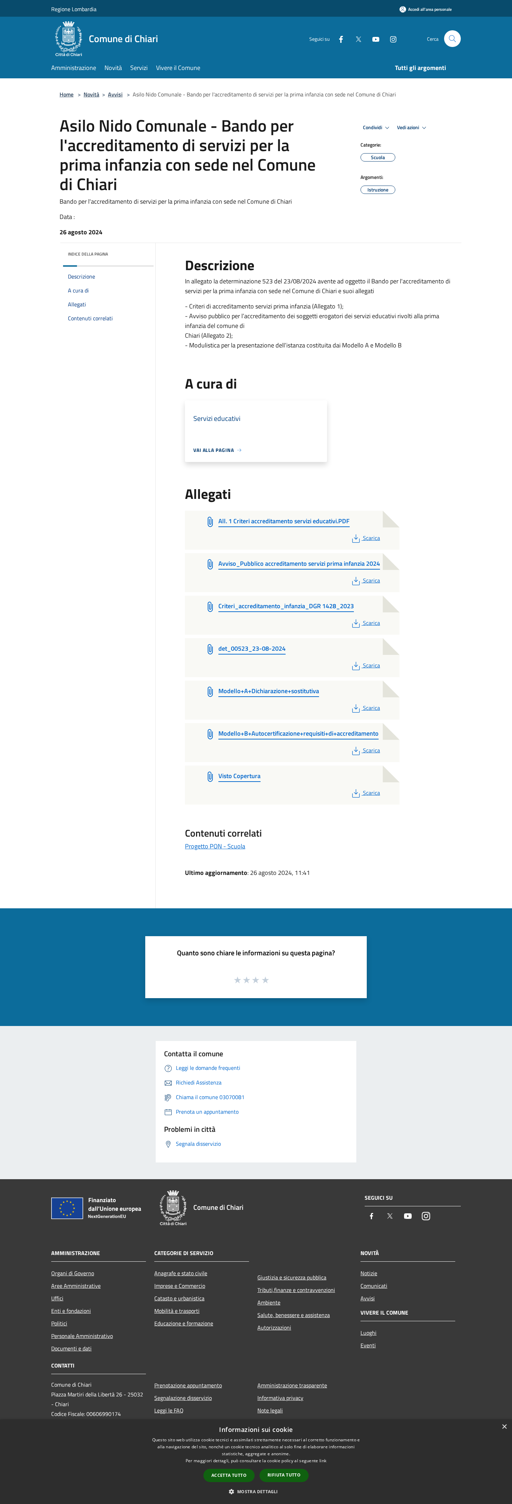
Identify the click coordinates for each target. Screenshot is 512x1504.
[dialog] (256, 1461)
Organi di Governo (72, 1273)
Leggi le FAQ (169, 1410)
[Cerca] (452, 38)
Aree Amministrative (76, 1286)
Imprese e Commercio (179, 1286)
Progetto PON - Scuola (215, 846)
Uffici (57, 1298)
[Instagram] (390, 38)
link (322, 1461)
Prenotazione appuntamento (188, 1385)
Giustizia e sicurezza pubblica (291, 1277)
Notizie (368, 1273)
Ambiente (268, 1302)
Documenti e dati (71, 1348)
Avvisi (115, 94)
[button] (256, 1491)
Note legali (270, 1410)
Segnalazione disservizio (183, 1398)
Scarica (371, 538)
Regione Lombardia (73, 9)
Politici (59, 1323)
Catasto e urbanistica (179, 1298)
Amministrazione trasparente (292, 1385)
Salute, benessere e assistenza (293, 1315)
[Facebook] (338, 38)
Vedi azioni (408, 127)
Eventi (368, 1345)
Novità (91, 94)
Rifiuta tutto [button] (284, 1475)
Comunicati (373, 1286)
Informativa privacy (280, 1398)
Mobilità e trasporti (177, 1311)
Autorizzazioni (274, 1327)
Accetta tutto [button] (229, 1475)
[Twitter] (356, 38)
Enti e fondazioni (71, 1311)
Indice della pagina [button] (88, 254)
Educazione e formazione (183, 1323)
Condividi (373, 127)
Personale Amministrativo (82, 1336)
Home (66, 94)
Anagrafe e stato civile (180, 1273)
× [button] (504, 1426)
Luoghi (368, 1333)
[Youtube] (373, 38)
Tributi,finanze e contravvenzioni (296, 1290)
